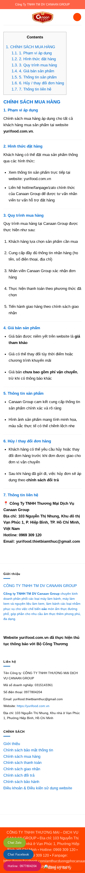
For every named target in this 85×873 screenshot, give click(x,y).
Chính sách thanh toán (22, 762)
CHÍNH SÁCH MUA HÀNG (30, 47)
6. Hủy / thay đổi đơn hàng (38, 83)
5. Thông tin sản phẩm (34, 77)
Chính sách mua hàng (21, 756)
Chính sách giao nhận (21, 769)
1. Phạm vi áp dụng (32, 53)
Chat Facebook (18, 854)
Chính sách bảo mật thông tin (28, 750)
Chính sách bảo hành (21, 781)
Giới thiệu (11, 743)
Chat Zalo (15, 842)
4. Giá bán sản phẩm (33, 71)
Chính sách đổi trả (18, 775)
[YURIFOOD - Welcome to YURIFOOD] (42, 17)
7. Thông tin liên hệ (31, 89)
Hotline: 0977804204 (22, 866)
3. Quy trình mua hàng (34, 65)
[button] (6, 17)
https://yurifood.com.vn (33, 706)
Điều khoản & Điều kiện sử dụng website (37, 788)
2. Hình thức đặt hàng (34, 59)
